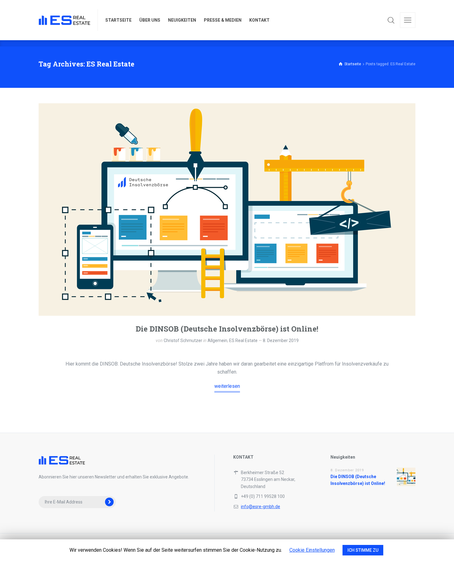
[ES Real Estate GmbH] (64, 20)
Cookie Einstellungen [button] (312, 550)
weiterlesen (227, 386)
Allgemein (217, 340)
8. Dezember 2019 (281, 340)
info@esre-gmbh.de (260, 506)
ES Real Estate (243, 340)
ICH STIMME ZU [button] (362, 550)
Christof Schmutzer (183, 340)
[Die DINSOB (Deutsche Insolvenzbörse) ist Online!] (227, 209)
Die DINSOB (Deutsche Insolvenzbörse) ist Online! (227, 329)
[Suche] (391, 20)
